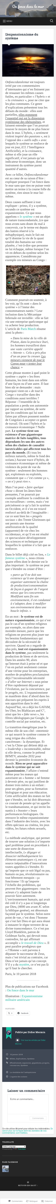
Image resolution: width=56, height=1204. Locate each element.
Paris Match (28, 329)
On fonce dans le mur (28, 6)
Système (30, 1059)
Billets (12, 1059)
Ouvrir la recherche (51, 21)
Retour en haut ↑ (28, 1185)
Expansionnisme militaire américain (24, 997)
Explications (21, 1059)
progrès (45, 1063)
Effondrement (15, 1063)
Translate (22, 1149)
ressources (15, 1065)
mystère (24, 964)
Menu (9, 21)
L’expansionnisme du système (21, 36)
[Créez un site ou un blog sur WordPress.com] (28, 1182)
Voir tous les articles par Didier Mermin (30, 1042)
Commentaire (38, 1118)
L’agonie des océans (18, 1077)
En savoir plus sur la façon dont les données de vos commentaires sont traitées (27, 1130)
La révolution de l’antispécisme (23, 1072)
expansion (26, 1063)
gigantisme (36, 1063)
